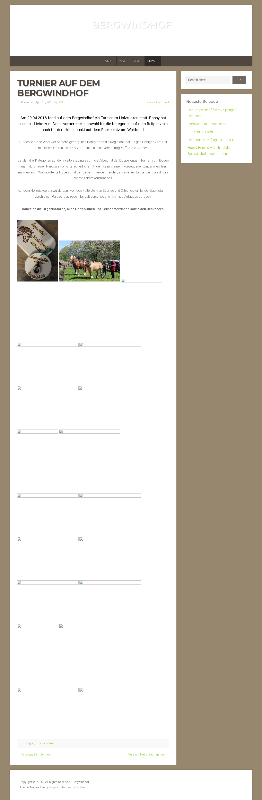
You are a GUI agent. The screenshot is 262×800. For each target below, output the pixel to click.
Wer (107, 60)
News (151, 60)
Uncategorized (46, 743)
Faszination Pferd (200, 132)
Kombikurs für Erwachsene (207, 124)
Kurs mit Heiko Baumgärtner (146, 754)
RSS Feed (80, 787)
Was (122, 60)
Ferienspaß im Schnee (35, 754)
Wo (136, 60)
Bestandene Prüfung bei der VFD (211, 140)
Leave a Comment (157, 102)
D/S (60, 102)
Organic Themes (60, 787)
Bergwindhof (131, 24)
